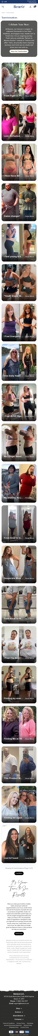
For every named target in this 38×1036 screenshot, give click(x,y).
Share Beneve (18, 1016)
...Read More (29, 96)
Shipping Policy (13, 1027)
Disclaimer (30, 1023)
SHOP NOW (19, 933)
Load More (19, 873)
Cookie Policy (24, 1027)
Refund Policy (28, 1025)
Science (18, 1012)
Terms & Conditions (9, 1023)
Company (17, 1019)
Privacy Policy (21, 1023)
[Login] (30, 7)
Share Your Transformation (19, 51)
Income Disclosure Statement (13, 1025)
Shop (18, 1008)
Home (3, 12)
